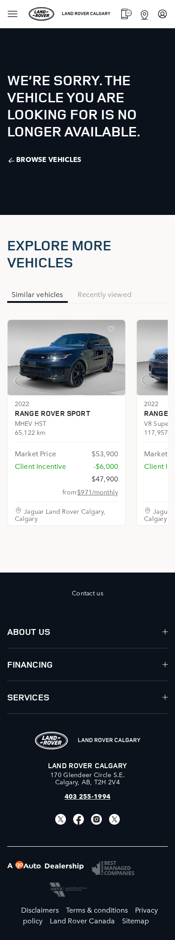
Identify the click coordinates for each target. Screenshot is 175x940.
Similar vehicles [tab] (37, 294)
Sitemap (135, 920)
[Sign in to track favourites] (112, 330)
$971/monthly (97, 491)
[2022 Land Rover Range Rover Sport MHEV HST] (66, 357)
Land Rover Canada (82, 920)
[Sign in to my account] (162, 14)
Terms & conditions (97, 909)
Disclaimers (40, 909)
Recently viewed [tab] (104, 294)
